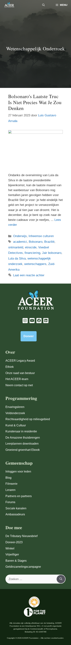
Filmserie (11, 483)
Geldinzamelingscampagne (23, 566)
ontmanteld (15, 247)
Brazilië (49, 241)
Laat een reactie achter (28, 275)
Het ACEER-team (16, 379)
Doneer (28, 336)
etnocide (30, 247)
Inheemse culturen (41, 236)
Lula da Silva (17, 258)
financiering (32, 253)
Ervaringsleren (14, 406)
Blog (8, 477)
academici (20, 241)
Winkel (9, 548)
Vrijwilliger (12, 554)
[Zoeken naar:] (31, 579)
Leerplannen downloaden (22, 443)
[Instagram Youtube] (25, 320)
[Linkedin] (45, 320)
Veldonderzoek (15, 413)
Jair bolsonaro (51, 253)
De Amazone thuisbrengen (22, 437)
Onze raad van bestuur (20, 373)
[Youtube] (32, 320)
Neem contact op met (19, 385)
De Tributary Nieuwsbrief (21, 536)
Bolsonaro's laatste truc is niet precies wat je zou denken (35, 102)
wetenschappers (35, 264)
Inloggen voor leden (18, 471)
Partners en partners (18, 496)
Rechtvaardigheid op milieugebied (27, 419)
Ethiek (9, 366)
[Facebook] (39, 320)
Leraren (10, 489)
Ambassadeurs (15, 514)
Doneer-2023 (14, 542)
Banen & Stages (16, 560)
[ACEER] (9, 5)
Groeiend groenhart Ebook (22, 449)
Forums (10, 502)
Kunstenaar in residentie (21, 431)
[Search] (61, 579)
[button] (43, 5)
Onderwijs (20, 236)
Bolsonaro (35, 241)
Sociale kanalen (15, 508)
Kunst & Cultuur (15, 425)
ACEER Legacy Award (20, 360)
